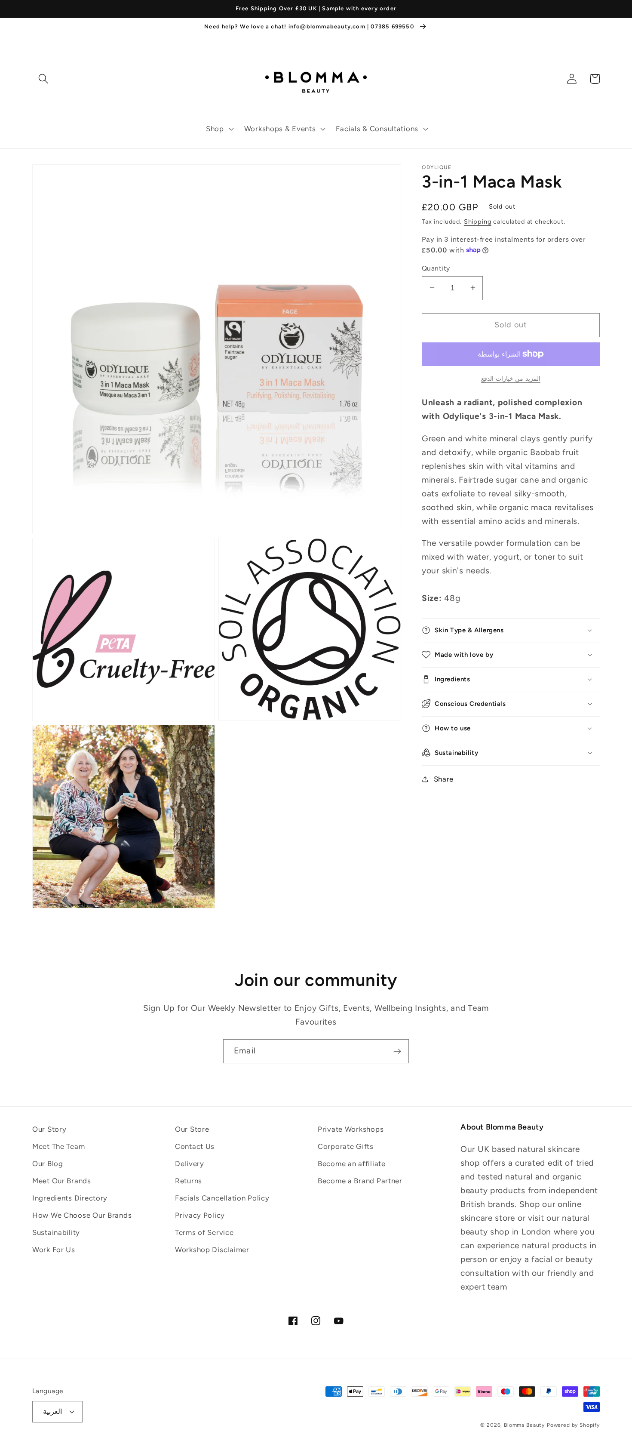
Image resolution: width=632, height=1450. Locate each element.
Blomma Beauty (524, 1425)
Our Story (49, 1129)
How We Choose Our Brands (82, 1215)
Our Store (192, 1129)
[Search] (43, 79)
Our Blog (47, 1163)
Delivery (189, 1163)
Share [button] (444, 779)
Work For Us (53, 1249)
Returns (188, 1180)
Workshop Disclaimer (212, 1249)
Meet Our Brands (61, 1180)
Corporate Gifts (346, 1146)
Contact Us (195, 1146)
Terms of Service (204, 1232)
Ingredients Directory (69, 1198)
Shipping (477, 221)
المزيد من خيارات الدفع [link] (510, 378)
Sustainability (56, 1232)
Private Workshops (350, 1129)
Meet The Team (58, 1146)
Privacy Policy (200, 1215)
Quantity (436, 268)
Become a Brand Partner (360, 1180)
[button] (219, 129)
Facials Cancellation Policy (222, 1198)
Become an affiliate (352, 1163)
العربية (52, 1411)
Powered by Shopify (573, 1425)
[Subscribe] (397, 1051)
